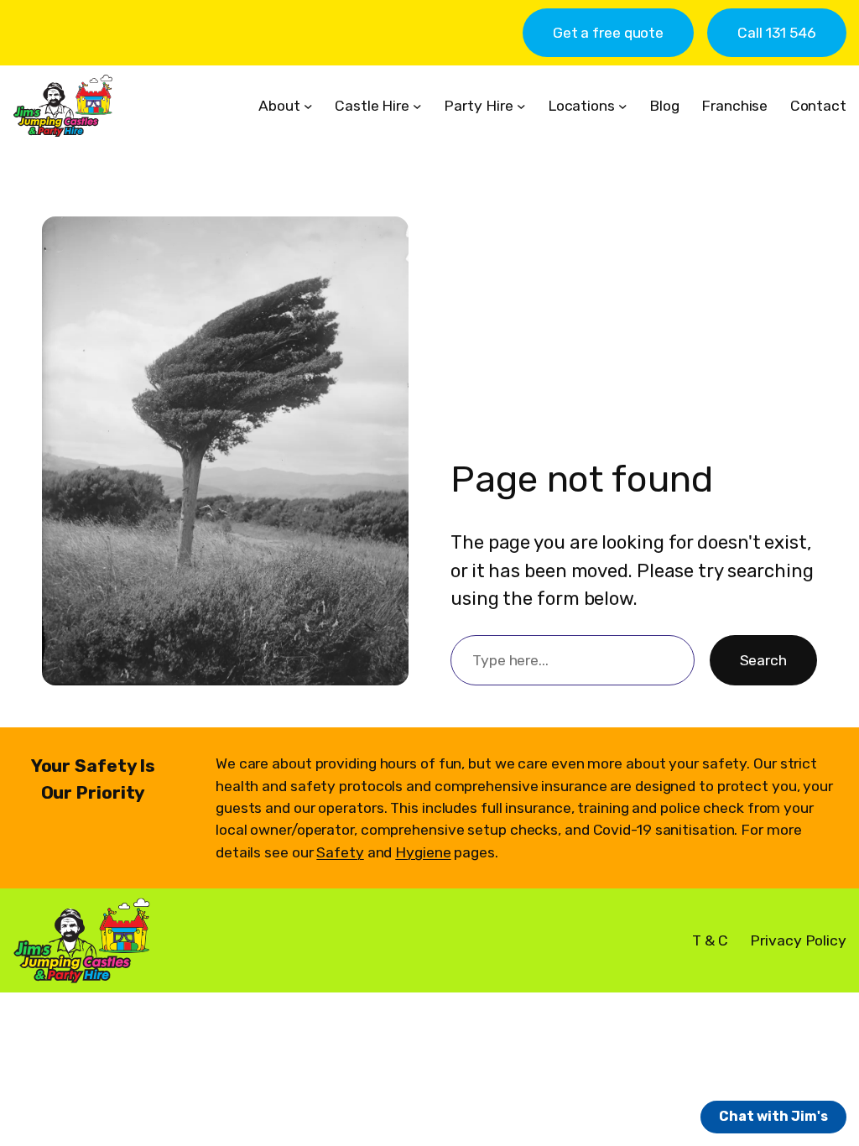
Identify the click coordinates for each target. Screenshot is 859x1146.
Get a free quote (608, 32)
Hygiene (422, 852)
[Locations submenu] (622, 106)
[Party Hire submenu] (521, 106)
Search (763, 660)
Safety (339, 852)
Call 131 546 (776, 32)
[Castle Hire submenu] (417, 106)
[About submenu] (308, 106)
